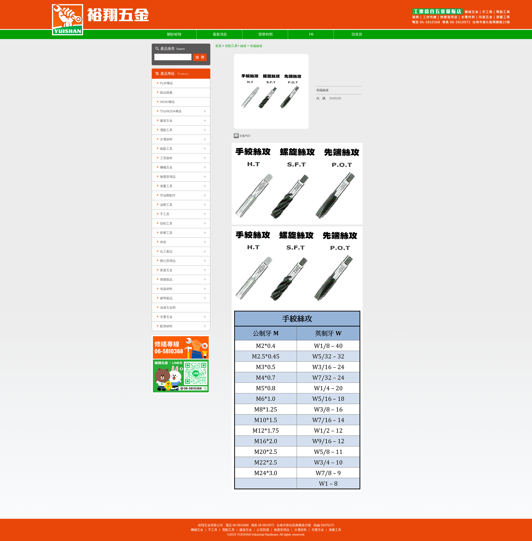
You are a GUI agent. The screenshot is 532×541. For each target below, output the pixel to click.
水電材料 (166, 139)
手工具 (164, 214)
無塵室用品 (168, 176)
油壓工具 (166, 204)
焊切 (163, 242)
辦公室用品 (168, 261)
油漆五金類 (168, 307)
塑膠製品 (166, 279)
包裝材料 (166, 289)
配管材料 (166, 326)
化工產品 (166, 251)
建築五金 (166, 120)
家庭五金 (166, 270)
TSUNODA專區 (171, 111)
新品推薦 (166, 92)
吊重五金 (166, 317)
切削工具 (166, 223)
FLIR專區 (166, 83)
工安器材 (166, 158)
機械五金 (166, 167)
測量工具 (166, 186)
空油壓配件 (168, 195)
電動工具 (166, 130)
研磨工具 (166, 232)
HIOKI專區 (167, 102)
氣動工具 (166, 148)
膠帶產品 (166, 298)
